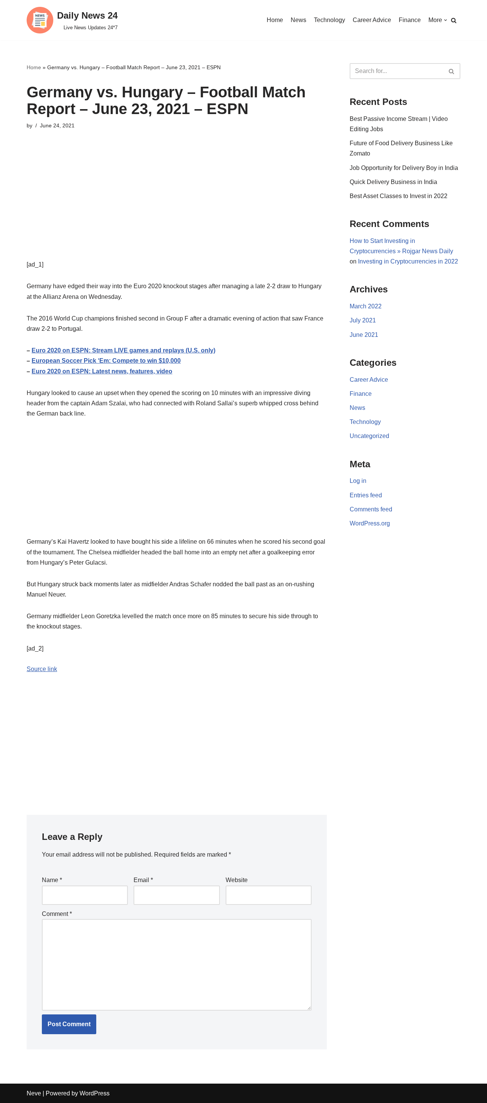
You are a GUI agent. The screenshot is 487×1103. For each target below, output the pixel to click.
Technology (329, 20)
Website (237, 880)
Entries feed (366, 495)
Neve (34, 1093)
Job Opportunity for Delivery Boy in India (404, 168)
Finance (410, 20)
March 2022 (366, 306)
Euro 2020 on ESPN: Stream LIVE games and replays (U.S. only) (123, 350)
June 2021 (364, 335)
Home (275, 20)
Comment (57, 914)
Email (143, 880)
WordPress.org (370, 523)
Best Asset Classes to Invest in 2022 (398, 196)
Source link (42, 669)
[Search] (454, 20)
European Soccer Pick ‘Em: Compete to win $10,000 (106, 360)
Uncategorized (369, 436)
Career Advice (372, 20)
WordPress (95, 1093)
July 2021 (363, 320)
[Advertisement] (177, 206)
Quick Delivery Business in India (393, 182)
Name (52, 880)
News (298, 20)
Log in (358, 481)
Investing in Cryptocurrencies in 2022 (408, 261)
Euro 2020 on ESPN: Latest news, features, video (102, 371)
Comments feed (371, 509)
